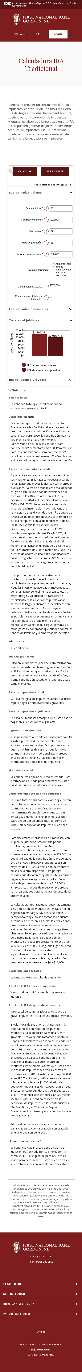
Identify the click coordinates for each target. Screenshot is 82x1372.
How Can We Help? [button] (18, 1304)
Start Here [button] (12, 1284)
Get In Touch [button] (14, 1294)
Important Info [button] (16, 1314)
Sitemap (41, 1331)
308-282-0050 (45, 1261)
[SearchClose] (38, 34)
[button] (41, 192)
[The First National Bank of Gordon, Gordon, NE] (41, 19)
